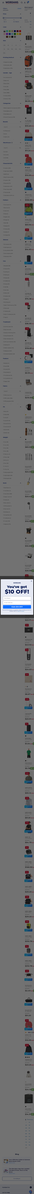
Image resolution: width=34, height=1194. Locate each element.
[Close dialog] (31, 581)
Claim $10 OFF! (17, 607)
